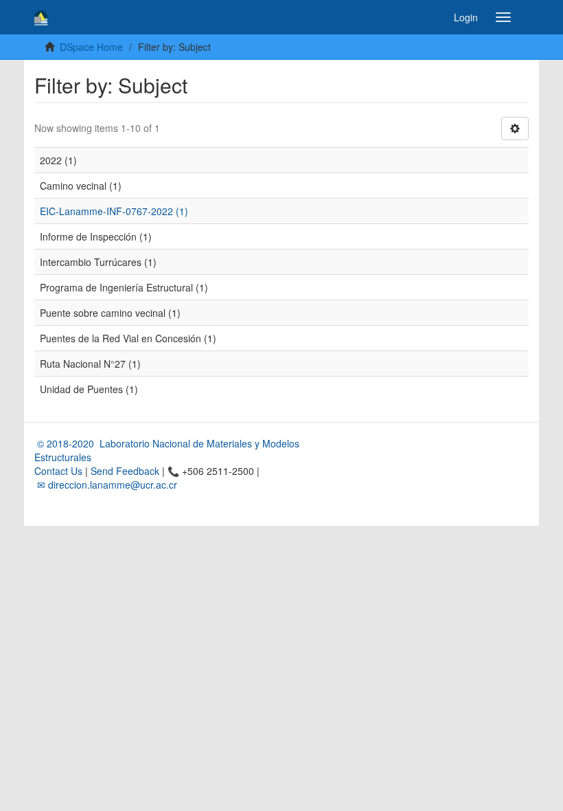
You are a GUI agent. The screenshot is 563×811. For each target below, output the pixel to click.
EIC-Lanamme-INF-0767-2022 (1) (114, 211)
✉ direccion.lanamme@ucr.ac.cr (105, 484)
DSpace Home (91, 47)
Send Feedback (125, 471)
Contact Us (58, 471)
